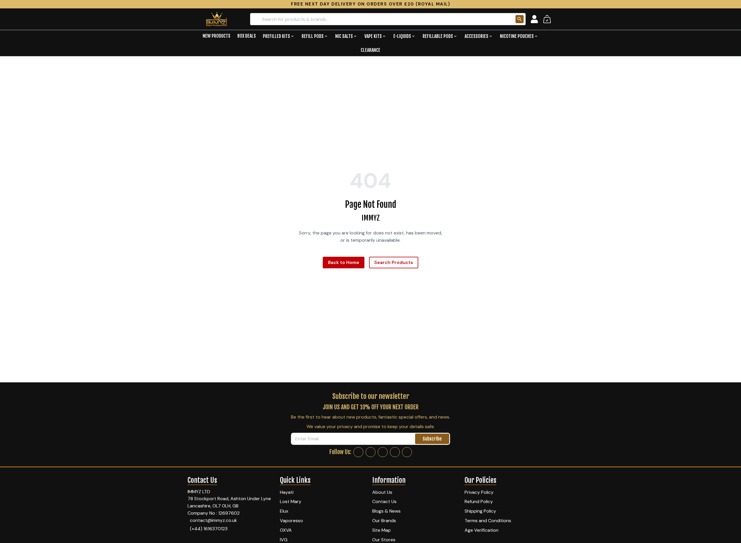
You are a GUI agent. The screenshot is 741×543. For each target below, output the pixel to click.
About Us (382, 492)
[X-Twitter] (383, 452)
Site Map (381, 530)
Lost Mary (290, 501)
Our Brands (384, 521)
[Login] (534, 19)
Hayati (287, 492)
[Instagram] (370, 452)
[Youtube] (407, 452)
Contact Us (384, 501)
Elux (284, 511)
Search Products (393, 262)
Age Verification (481, 530)
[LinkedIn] (395, 452)
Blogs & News (386, 511)
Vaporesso (291, 521)
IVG (283, 540)
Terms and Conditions (488, 521)
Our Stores (383, 540)
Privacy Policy (479, 492)
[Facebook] (358, 452)
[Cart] (547, 19)
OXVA (286, 530)
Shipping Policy (480, 511)
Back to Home (343, 262)
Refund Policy (479, 501)
